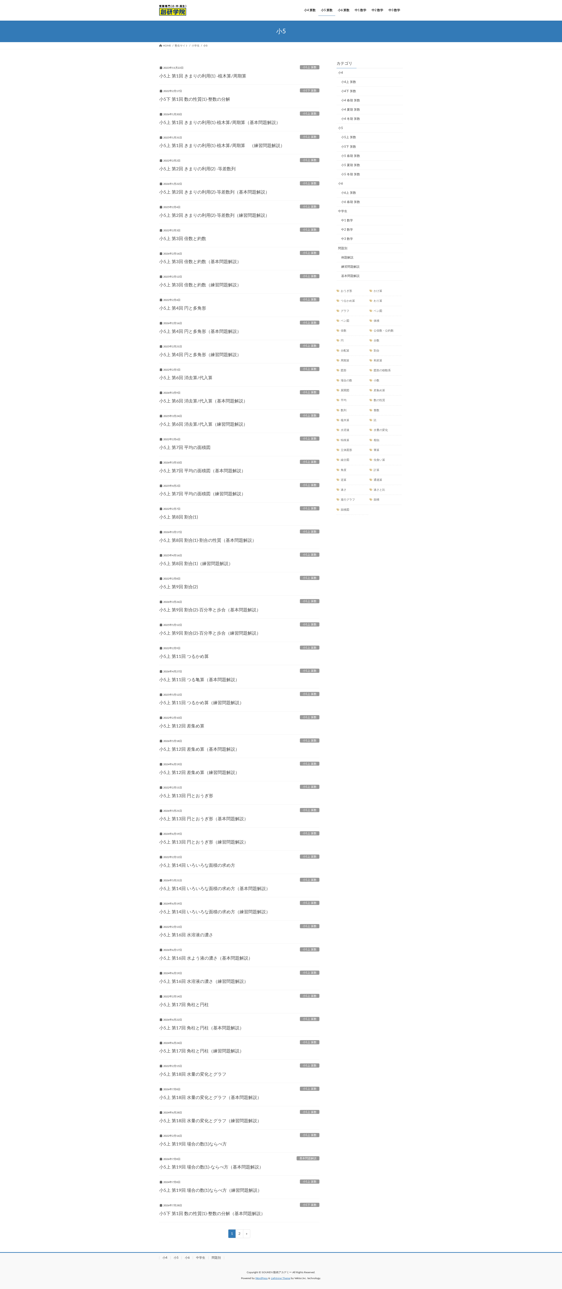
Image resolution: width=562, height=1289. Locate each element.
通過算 (378, 480)
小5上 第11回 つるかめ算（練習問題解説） (201, 703)
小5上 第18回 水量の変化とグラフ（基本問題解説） (210, 1097)
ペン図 (345, 321)
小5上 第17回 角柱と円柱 (184, 1005)
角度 (343, 470)
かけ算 (378, 291)
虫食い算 (379, 460)
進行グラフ (348, 499)
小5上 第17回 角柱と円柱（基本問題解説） (201, 1028)
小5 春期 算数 (350, 156)
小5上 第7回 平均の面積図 (185, 447)
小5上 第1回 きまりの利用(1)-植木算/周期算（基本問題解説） (219, 122)
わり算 (378, 301)
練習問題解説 (350, 266)
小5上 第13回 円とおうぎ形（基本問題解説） (203, 819)
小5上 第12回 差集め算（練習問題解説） (199, 772)
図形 (343, 370)
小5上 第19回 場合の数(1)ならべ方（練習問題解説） (210, 1190)
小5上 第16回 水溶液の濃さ (186, 935)
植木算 (345, 420)
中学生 (342, 211)
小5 (340, 128)
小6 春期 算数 (350, 202)
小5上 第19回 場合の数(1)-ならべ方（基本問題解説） (211, 1167)
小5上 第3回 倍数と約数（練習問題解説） (200, 285)
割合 (376, 350)
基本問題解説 (308, 1158)
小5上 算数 (310, 67)
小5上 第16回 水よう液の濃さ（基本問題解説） (206, 958)
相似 (376, 440)
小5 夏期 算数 (350, 165)
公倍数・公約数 (384, 330)
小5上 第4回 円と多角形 (182, 308)
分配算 (345, 350)
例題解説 (347, 257)
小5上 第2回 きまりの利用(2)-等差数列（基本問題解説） (214, 192)
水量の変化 (381, 430)
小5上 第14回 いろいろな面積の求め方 (197, 865)
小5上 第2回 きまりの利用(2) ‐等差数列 (197, 169)
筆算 (376, 450)
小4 (340, 72)
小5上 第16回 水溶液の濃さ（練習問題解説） (203, 981)
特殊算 (345, 440)
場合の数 (346, 380)
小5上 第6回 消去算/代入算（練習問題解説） (203, 424)
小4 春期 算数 (350, 100)
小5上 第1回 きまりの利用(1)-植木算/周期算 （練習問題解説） (222, 146)
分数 (376, 340)
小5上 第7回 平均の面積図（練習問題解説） (202, 494)
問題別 (342, 248)
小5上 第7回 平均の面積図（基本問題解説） (202, 471)
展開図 (345, 390)
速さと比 (379, 489)
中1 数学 (347, 220)
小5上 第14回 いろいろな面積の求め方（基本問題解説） (214, 889)
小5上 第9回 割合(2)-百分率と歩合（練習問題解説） (210, 633)
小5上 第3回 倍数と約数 (182, 239)
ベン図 (378, 311)
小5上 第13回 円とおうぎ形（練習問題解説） (203, 842)
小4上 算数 (348, 82)
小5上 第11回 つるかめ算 (184, 656)
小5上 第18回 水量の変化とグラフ (192, 1074)
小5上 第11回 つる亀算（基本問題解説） (199, 680)
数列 (343, 410)
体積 (376, 321)
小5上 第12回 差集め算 (181, 726)
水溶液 (345, 430)
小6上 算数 (348, 192)
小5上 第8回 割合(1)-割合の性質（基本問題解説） (207, 540)
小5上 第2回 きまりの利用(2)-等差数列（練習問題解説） (214, 215)
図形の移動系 (382, 370)
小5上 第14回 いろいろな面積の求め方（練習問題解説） (214, 912)
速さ (343, 489)
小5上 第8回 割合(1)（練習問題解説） (196, 564)
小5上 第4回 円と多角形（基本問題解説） (200, 331)
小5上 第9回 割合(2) (178, 587)
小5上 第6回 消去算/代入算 (186, 378)
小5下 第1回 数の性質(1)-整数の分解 (194, 99)
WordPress (261, 1278)
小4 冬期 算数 (350, 118)
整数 (376, 410)
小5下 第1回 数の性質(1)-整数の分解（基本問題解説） (212, 1214)
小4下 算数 (348, 91)
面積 (376, 499)
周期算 (345, 360)
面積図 (345, 509)
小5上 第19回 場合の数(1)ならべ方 (193, 1144)
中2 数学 (347, 229)
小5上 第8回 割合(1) (178, 517)
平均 (343, 400)
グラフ (345, 311)
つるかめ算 (348, 301)
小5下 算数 (310, 90)
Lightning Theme (280, 1278)
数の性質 (379, 400)
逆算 (343, 480)
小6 (340, 183)
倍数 (343, 330)
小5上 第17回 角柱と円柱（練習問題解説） (201, 1051)
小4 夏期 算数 (350, 109)
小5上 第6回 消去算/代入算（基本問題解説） (203, 401)
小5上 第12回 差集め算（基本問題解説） (199, 749)
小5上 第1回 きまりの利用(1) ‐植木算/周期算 (202, 76)
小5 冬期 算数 (350, 174)
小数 (376, 380)
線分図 (345, 460)
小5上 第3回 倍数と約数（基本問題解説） (200, 262)
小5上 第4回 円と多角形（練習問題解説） (200, 355)
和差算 (378, 360)
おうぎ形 (346, 291)
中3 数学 (347, 239)
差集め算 (379, 390)
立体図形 (346, 450)
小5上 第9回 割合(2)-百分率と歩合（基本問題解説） (210, 610)
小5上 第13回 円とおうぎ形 (186, 796)
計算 (376, 470)
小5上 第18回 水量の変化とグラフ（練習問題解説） (210, 1121)
